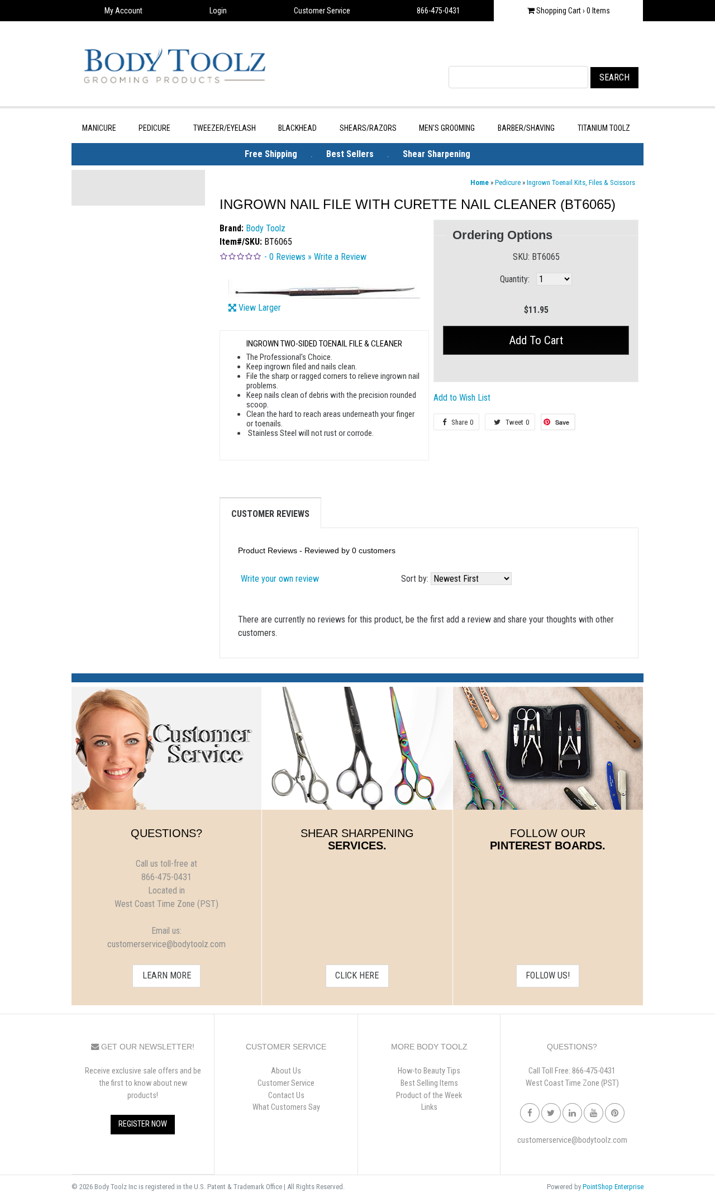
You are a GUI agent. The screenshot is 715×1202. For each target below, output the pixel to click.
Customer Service (322, 10)
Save (562, 422)
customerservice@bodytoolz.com (572, 1140)
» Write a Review (337, 256)
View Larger (260, 307)
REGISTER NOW (142, 1124)
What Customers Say (286, 1107)
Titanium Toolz (604, 127)
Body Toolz (265, 228)
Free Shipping (271, 154)
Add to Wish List (461, 397)
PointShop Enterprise (613, 1186)
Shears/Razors (368, 127)
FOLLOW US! (548, 975)
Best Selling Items (429, 1083)
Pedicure (154, 127)
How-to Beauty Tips (429, 1071)
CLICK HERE (357, 975)
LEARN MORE (166, 975)
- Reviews (285, 256)
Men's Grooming (447, 127)
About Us (286, 1071)
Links (429, 1107)
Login (218, 10)
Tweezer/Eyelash (224, 127)
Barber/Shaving (526, 127)
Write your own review (280, 578)
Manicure (99, 127)
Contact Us (286, 1095)
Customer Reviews (270, 514)
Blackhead (297, 127)
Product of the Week (429, 1095)
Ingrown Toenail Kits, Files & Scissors (581, 182)
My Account (123, 10)
